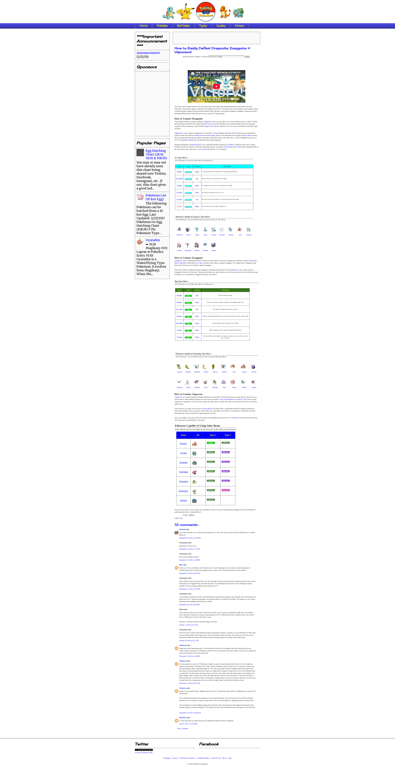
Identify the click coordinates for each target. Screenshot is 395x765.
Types (203, 26)
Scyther (188, 387)
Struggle (179, 330)
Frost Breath (228, 147)
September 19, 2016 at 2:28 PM (189, 560)
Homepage (166, 758)
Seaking (254, 387)
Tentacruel (179, 234)
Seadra (197, 234)
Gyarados (153, 240)
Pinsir (206, 387)
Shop (230, 758)
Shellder (213, 250)
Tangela (183, 500)
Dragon (206, 126)
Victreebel (183, 481)
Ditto (224, 387)
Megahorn (179, 316)
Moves (239, 26)
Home (144, 26)
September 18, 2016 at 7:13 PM (189, 549)
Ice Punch (179, 192)
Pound (216, 133)
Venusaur (183, 462)
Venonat (254, 372)
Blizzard (179, 171)
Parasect (244, 372)
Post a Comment (182, 728)
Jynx (240, 234)
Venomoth (179, 387)
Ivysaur (183, 453)
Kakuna (215, 372)
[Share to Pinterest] (193, 515)
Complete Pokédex (203, 758)
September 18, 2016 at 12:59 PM (190, 538)
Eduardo (182, 529)
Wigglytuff (178, 133)
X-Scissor (179, 337)
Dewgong (222, 234)
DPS (233, 133)
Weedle (206, 372)
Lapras (205, 234)
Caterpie (179, 372)
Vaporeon (178, 397)
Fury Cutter (198, 263)
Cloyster (204, 149)
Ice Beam (179, 185)
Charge (197, 171)
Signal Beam (179, 323)
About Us (175, 758)
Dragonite (207, 121)
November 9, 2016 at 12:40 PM (189, 656)
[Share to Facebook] (191, 515)
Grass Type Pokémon (227, 399)
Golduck (231, 234)
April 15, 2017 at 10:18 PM (188, 724)
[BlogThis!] (186, 515)
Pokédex (162, 26)
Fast (197, 178)
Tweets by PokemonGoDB (143, 752)
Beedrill (224, 372)
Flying (197, 145)
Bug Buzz (179, 302)
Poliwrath (205, 250)
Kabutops (215, 387)
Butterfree (234, 270)
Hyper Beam (247, 135)
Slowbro (179, 250)
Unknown (183, 645)
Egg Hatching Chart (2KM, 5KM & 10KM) (156, 154)
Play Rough (211, 135)
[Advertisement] (216, 37)
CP (222, 109)
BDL (181, 565)
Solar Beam (208, 408)
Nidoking (197, 387)
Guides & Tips (215, 758)
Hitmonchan (188, 250)
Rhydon (244, 387)
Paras (234, 372)
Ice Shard (238, 147)
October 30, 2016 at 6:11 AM (188, 640)
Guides (221, 26)
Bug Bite (183, 263)
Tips (181, 518)
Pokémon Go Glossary (187, 758)
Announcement (148, 53)
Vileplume (183, 472)
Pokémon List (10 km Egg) (156, 197)
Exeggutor (178, 260)
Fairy (211, 126)
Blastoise (197, 250)
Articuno (213, 234)
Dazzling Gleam (198, 135)
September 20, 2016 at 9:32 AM (189, 573)
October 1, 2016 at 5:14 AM (188, 625)
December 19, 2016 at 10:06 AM (190, 713)
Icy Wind (179, 206)
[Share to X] (188, 515)
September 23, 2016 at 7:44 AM (189, 589)
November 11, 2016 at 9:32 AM (189, 683)
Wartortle (249, 234)
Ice (217, 126)
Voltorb (234, 387)
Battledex (183, 26)
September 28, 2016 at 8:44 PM (189, 604)
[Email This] (184, 515)
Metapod (188, 372)
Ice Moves (230, 145)
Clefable (190, 140)
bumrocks (183, 717)
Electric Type (242, 399)
